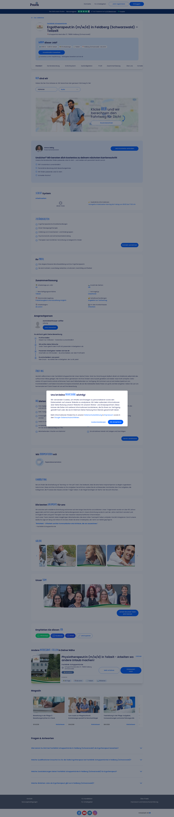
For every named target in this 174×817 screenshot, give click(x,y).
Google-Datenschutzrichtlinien (66, 417)
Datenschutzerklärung (93, 415)
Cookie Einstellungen (98, 422)
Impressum (108, 415)
